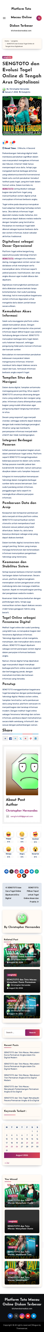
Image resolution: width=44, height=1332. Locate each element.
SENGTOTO (7, 189)
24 (7, 1147)
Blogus (35, 1325)
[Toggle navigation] (4, 18)
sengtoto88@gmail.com (22, 816)
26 (17, 1147)
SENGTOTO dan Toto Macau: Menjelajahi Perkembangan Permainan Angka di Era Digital (21, 1089)
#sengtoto (25, 92)
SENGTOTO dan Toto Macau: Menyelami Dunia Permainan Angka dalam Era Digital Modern (21, 1055)
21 (27, 1143)
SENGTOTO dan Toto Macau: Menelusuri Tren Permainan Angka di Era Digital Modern (22, 1008)
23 (37, 1143)
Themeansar (21, 1328)
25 (12, 1147)
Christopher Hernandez (19, 89)
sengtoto (7, 57)
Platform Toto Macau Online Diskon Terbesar (21, 17)
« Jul (7, 1163)
